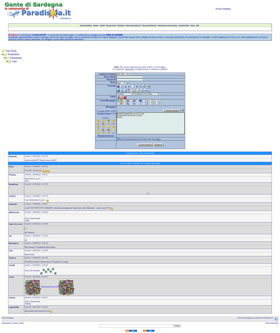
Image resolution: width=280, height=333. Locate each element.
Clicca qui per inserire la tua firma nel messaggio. (140, 139)
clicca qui (129, 69)
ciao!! (14, 61)
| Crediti (20, 323)
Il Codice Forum (104, 113)
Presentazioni (13, 54)
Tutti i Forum (11, 51)
